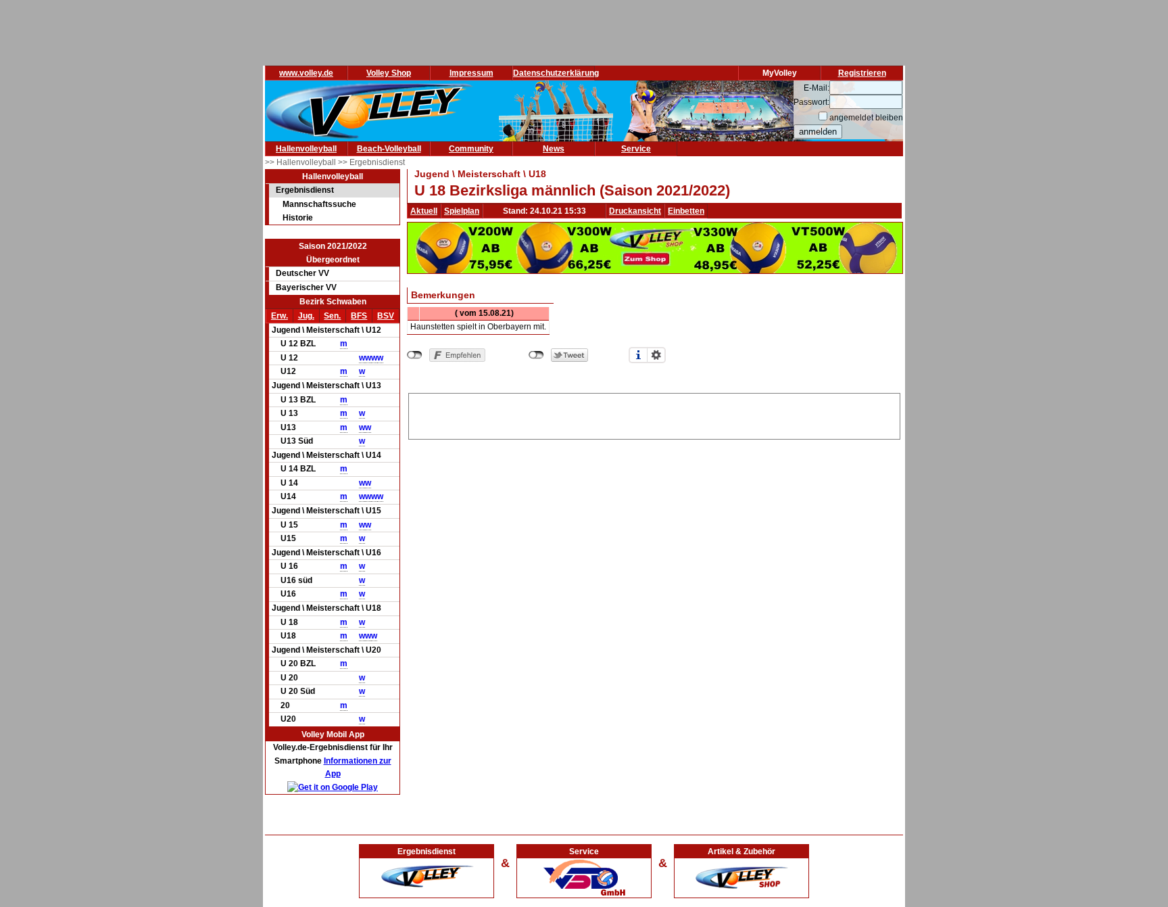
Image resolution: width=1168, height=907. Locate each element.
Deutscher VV (302, 273)
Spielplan (461, 211)
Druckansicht (635, 211)
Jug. (306, 316)
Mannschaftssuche (319, 204)
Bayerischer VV (306, 287)
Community (471, 149)
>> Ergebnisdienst (371, 162)
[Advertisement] (654, 414)
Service (636, 149)
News (553, 149)
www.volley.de (306, 73)
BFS (359, 316)
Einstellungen (656, 355)
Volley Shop (388, 73)
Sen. (332, 316)
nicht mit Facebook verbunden (414, 355)
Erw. (279, 316)
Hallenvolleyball (306, 149)
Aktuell (423, 211)
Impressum (471, 73)
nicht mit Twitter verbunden (536, 355)
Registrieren (862, 73)
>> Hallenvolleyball (301, 162)
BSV (385, 316)
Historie (298, 218)
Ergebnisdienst (305, 190)
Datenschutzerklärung (556, 73)
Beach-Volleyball (389, 149)
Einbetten (686, 211)
